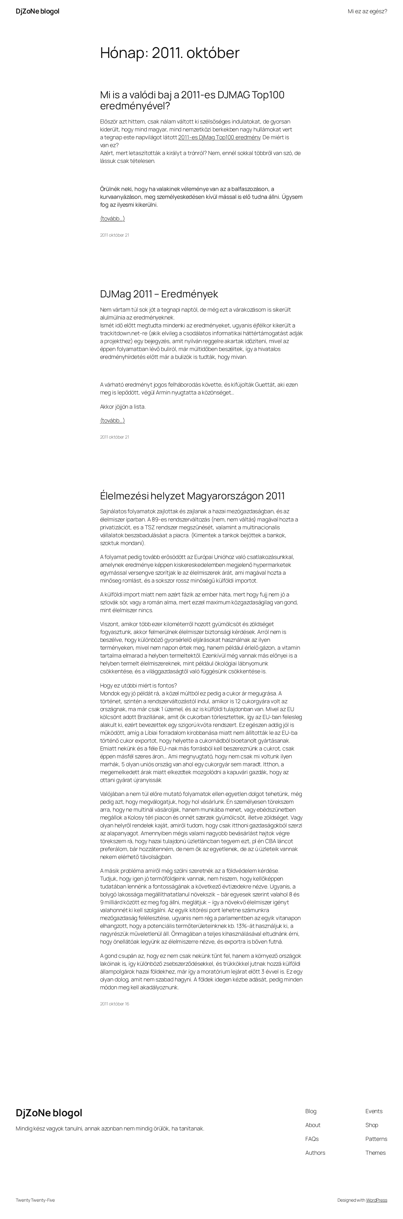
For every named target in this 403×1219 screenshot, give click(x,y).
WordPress (376, 1200)
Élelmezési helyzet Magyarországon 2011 (192, 496)
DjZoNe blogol (38, 11)
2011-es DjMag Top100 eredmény (219, 137)
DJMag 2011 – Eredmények (159, 294)
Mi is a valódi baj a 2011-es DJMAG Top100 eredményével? (192, 100)
